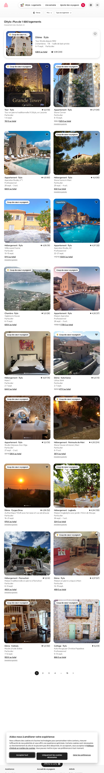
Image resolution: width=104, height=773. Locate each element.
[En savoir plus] (24, 25)
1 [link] (36, 673)
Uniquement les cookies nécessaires (52, 756)
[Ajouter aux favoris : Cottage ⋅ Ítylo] (96, 603)
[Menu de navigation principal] (97, 5)
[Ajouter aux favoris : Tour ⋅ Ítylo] (47, 66)
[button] (41, 52)
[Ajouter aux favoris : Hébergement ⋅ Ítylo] (96, 134)
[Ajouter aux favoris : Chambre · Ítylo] (47, 270)
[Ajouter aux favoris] (95, 34)
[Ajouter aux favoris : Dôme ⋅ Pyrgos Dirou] (47, 467)
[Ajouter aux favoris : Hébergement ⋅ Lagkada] (96, 467)
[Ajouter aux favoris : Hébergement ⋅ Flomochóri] (47, 535)
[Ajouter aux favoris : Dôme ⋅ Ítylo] (96, 535)
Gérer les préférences (82, 755)
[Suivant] (73, 673)
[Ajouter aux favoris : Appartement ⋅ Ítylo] (96, 66)
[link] (31, 673)
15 (67, 673)
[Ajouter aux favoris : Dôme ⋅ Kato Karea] (96, 334)
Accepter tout (22, 755)
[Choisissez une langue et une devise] (90, 5)
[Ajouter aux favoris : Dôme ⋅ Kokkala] (47, 603)
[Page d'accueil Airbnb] (6, 5)
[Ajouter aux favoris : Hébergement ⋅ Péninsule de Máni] (96, 399)
